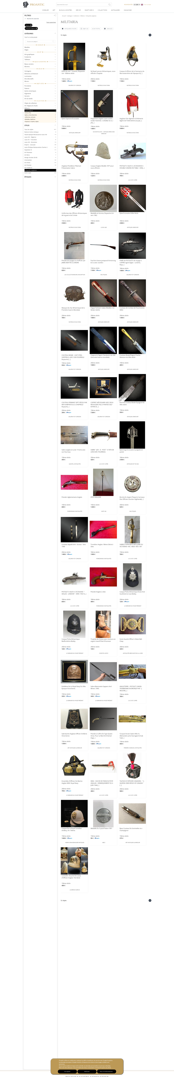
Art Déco (40, 155)
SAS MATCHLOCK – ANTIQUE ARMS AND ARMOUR (104, 132)
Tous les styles (40, 129)
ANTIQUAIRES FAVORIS (70, 28)
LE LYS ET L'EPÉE (132, 180)
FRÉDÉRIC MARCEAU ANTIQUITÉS (133, 748)
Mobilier (45, 10)
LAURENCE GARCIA (75, 890)
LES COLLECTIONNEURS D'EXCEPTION (74, 274)
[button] (84, 28)
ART (40, 52)
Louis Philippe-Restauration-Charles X (40, 147)
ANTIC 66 (103, 511)
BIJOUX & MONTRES (40, 62)
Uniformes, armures (40, 117)
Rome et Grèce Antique (40, 132)
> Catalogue (69, 16)
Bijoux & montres (65, 10)
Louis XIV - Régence (40, 137)
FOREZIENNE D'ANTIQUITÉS (74, 511)
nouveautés (128, 4)
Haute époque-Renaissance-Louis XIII (40, 134)
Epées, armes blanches (40, 115)
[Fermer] (31, 25)
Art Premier (40, 165)
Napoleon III (40, 150)
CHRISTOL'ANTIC (103, 653)
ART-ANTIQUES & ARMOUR (75, 748)
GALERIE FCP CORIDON (75, 85)
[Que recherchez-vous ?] (109, 5)
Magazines (128, 10)
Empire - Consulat (40, 145)
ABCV (103, 842)
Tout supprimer (51, 22)
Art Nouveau (40, 152)
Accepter (67, 1071)
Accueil (64, 16)
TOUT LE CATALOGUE (30, 37)
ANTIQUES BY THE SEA (133, 464)
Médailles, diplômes (40, 119)
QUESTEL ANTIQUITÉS (75, 464)
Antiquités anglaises (40, 170)
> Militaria (82, 16)
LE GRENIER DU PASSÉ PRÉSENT (132, 606)
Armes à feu (40, 113)
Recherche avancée (33, 18)
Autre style (40, 173)
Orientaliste (40, 160)
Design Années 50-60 (40, 157)
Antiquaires (115, 10)
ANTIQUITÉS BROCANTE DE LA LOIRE (133, 653)
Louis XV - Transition (40, 140)
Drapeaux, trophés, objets (40, 121)
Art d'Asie (40, 162)
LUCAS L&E (104, 227)
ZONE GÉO (109, 28)
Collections (102, 10)
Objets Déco (89, 10)
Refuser (87, 1071)
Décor (78, 10)
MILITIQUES (104, 274)
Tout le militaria (40, 110)
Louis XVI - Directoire (40, 142)
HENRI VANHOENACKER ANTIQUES (74, 842)
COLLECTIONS (40, 101)
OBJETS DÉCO (40, 83)
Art (54, 10)
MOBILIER (40, 45)
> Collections (75, 16)
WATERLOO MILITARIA (104, 85)
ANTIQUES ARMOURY (74, 132)
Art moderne (40, 168)
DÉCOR (40, 69)
